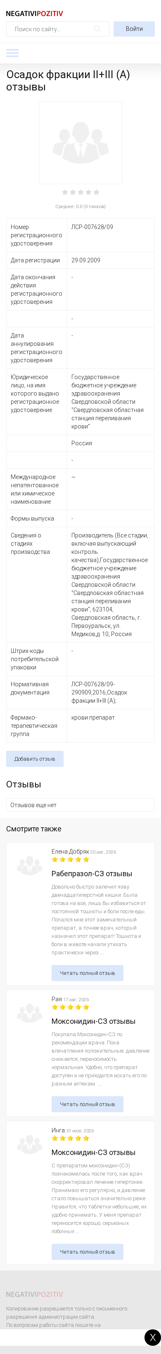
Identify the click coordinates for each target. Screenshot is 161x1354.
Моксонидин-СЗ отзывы (94, 1021)
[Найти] (97, 29)
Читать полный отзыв (87, 973)
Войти (134, 28)
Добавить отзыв (34, 759)
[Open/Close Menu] (12, 53)
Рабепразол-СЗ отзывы (92, 873)
